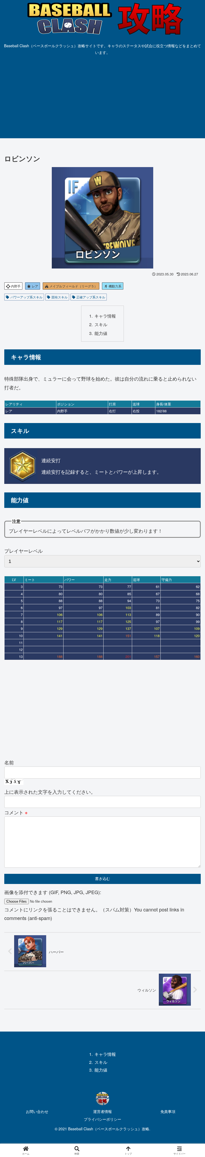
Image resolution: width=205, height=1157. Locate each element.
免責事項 (167, 1111)
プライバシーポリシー (102, 1119)
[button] (189, 878)
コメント (16, 812)
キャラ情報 (105, 316)
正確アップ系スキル (90, 297)
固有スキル (60, 297)
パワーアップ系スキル (26, 297)
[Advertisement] (102, 98)
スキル (100, 324)
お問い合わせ (37, 1111)
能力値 (100, 333)
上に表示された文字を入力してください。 (50, 791)
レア (34, 286)
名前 (9, 762)
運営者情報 (102, 1111)
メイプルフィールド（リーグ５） (73, 286)
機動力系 (114, 286)
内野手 (15, 286)
